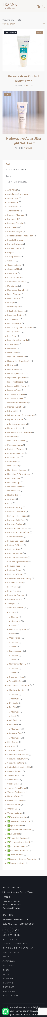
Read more (23, 88)
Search (9, 176)
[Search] (8, 182)
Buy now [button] (24, 150)
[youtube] (16, 930)
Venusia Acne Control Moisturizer (23, 78)
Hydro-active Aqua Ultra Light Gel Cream (23, 140)
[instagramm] (10, 930)
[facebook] (5, 930)
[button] (33, 6)
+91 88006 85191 (26, 924)
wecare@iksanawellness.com (16, 919)
